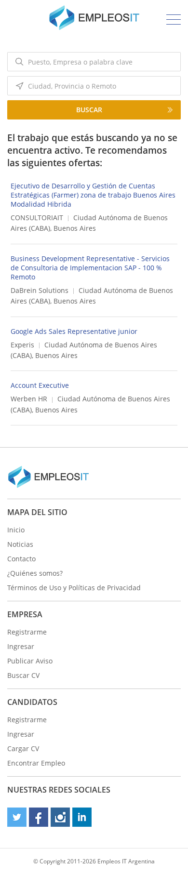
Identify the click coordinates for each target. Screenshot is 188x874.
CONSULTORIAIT (37, 217)
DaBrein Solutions (39, 290)
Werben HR (29, 398)
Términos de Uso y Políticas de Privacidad (74, 587)
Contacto (21, 558)
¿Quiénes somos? (35, 573)
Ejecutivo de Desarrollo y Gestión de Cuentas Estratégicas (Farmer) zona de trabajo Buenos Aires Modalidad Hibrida (93, 195)
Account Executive (40, 385)
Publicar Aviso (30, 660)
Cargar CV (23, 748)
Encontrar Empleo (36, 763)
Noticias (20, 544)
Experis (22, 344)
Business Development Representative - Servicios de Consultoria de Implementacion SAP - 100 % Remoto (90, 267)
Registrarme (27, 631)
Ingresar (20, 646)
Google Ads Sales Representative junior (74, 331)
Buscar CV (23, 675)
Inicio (16, 529)
